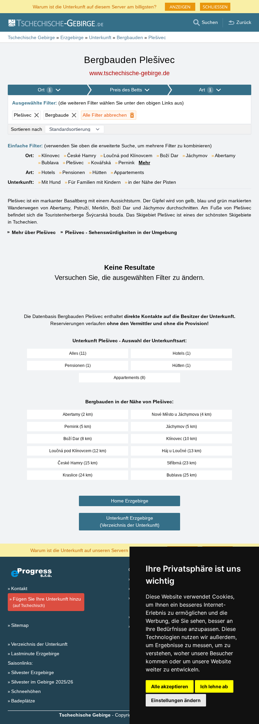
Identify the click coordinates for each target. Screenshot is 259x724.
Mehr (144, 162)
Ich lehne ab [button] (214, 686)
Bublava (50, 162)
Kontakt (19, 588)
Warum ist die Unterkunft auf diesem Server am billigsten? (94, 6)
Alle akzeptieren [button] (169, 686)
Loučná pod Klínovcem (128, 155)
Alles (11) (77, 353)
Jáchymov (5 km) (181, 426)
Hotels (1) (182, 353)
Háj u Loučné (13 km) (181, 450)
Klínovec (50, 155)
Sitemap (20, 625)
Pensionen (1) (78, 365)
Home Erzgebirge (129, 500)
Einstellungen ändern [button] (176, 700)
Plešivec (75, 162)
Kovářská (101, 162)
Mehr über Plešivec (34, 232)
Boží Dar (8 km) (77, 438)
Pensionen (73, 172)
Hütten (99, 172)
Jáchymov (196, 155)
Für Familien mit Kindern (94, 182)
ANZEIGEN (180, 7)
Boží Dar (169, 155)
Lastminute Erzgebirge (35, 653)
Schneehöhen (26, 691)
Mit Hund (51, 182)
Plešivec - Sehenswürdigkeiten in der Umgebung (121, 232)
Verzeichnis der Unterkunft (39, 644)
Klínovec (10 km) (181, 438)
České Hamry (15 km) (77, 463)
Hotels (48, 172)
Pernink (126, 162)
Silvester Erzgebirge (32, 672)
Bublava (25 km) (182, 475)
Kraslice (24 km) (77, 475)
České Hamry (81, 155)
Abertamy (225, 155)
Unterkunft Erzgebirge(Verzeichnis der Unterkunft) (130, 521)
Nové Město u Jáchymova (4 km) (181, 414)
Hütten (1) (181, 365)
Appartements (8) (129, 377)
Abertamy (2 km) (78, 414)
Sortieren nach (26, 129)
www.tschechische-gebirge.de (129, 73)
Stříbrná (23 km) (181, 463)
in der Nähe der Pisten (152, 182)
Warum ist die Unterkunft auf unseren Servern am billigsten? (94, 550)
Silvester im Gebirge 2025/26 (42, 682)
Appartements (129, 172)
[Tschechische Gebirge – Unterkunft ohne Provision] (55, 22)
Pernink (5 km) (77, 426)
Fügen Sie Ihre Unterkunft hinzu (47, 602)
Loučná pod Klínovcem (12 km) (77, 450)
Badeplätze (23, 700)
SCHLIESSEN (215, 7)
